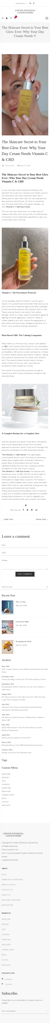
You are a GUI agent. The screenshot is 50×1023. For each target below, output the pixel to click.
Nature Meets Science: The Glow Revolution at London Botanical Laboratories (22, 729)
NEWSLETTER (7, 905)
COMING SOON (8, 795)
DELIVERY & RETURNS (11, 900)
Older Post (8, 519)
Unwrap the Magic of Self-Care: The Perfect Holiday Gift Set (24, 679)
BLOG (4, 798)
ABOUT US (6, 895)
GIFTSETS (6, 784)
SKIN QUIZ (6, 805)
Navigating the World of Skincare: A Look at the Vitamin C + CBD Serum (24, 688)
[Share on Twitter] (28, 510)
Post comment (25, 574)
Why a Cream (21, 602)
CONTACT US (7, 890)
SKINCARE (6, 774)
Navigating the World (23, 641)
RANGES (5, 777)
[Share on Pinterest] (32, 510)
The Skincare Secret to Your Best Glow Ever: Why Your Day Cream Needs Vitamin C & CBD (23, 698)
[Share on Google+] (37, 510)
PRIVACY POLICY (9, 885)
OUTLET (5, 802)
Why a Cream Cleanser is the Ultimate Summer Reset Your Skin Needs (25, 670)
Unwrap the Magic (22, 622)
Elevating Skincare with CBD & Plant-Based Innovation (22, 745)
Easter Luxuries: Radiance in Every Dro (16, 738)
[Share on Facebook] (24, 510)
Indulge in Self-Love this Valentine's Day (17, 752)
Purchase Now (20, 3)
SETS (4, 781)
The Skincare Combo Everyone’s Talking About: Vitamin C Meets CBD (23, 718)
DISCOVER (6, 791)
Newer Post (41, 519)
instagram (8, 979)
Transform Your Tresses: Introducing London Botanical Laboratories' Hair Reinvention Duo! (22, 708)
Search (4, 874)
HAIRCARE (6, 788)
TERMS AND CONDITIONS (12, 880)
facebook (8, 984)
